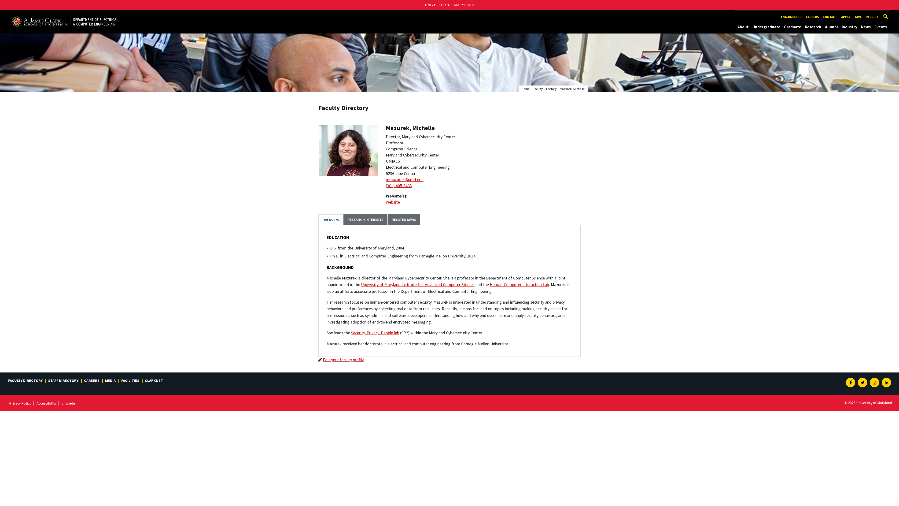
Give (858, 17)
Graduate (792, 27)
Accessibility (46, 403)
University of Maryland (449, 5)
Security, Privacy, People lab (375, 332)
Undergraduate (766, 27)
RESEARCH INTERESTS (365, 219)
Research (813, 27)
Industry (849, 27)
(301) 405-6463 (399, 185)
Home (526, 89)
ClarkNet (154, 380)
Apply (846, 17)
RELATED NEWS (404, 219)
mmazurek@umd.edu (405, 179)
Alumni (831, 27)
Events (880, 27)
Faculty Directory (545, 89)
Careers (812, 17)
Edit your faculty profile (343, 359)
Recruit (872, 17)
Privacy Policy (20, 403)
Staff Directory (63, 380)
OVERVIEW (330, 219)
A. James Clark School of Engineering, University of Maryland (65, 14)
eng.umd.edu (791, 17)
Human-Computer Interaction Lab (519, 284)
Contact (830, 17)
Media (110, 380)
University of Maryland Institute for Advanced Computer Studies (418, 284)
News (866, 27)
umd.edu (68, 403)
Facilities (130, 380)
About (743, 27)
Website (393, 202)
